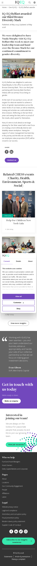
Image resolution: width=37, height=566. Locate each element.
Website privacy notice (10, 507)
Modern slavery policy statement (13, 521)
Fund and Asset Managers (11, 462)
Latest (4, 497)
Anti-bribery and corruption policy (14, 514)
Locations (5, 483)
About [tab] (30, 261)
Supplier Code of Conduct (11, 525)
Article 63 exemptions (22, 556)
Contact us (11, 160)
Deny (18, 308)
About (4, 479)
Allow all (18, 296)
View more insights (18, 323)
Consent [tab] (7, 261)
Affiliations (5, 493)
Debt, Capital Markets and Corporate (15, 469)
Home (4, 7)
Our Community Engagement (12, 486)
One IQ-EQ (13, 7)
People (4, 490)
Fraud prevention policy (10, 518)
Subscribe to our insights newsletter (16, 541)
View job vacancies (16, 444)
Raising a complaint (18, 559)
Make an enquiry (11, 401)
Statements (8, 556)
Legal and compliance (9, 511)
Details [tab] (18, 261)
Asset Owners (7, 465)
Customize (17, 302)
